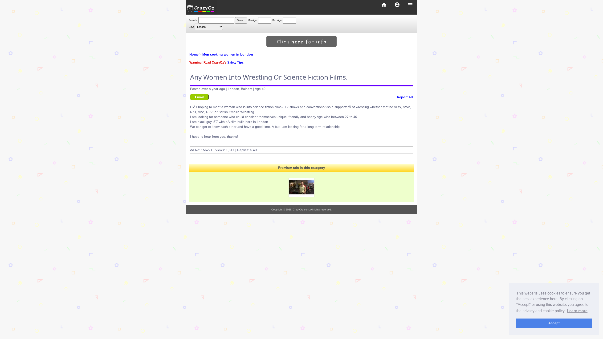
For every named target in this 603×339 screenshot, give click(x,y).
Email (199, 97)
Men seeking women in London (227, 54)
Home (194, 54)
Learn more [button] (577, 311)
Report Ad (405, 97)
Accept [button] (554, 323)
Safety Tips (235, 62)
